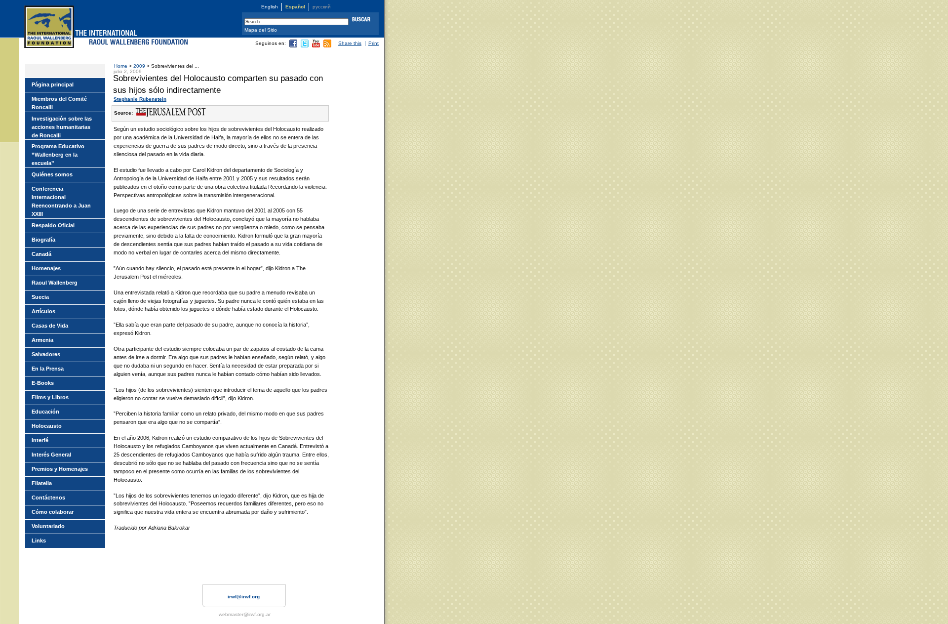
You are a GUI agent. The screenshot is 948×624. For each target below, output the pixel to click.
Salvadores (46, 354)
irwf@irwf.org (244, 596)
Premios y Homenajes (60, 469)
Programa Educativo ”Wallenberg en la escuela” (58, 154)
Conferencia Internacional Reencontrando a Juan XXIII (61, 201)
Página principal (53, 84)
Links (39, 540)
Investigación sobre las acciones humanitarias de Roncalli (62, 127)
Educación (45, 412)
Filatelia (42, 483)
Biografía (43, 240)
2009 (140, 66)
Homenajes (46, 268)
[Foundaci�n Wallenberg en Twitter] (305, 45)
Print (373, 43)
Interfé (40, 440)
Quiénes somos (52, 174)
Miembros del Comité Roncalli (59, 103)
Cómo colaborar (53, 512)
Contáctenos (48, 497)
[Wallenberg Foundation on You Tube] (316, 45)
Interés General (51, 455)
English (269, 6)
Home (120, 66)
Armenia (42, 340)
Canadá (41, 254)
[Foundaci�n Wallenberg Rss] (327, 45)
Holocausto (47, 426)
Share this (349, 43)
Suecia (40, 297)
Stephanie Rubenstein (140, 99)
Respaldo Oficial (53, 225)
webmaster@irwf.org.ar (245, 614)
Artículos (43, 311)
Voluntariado (48, 526)
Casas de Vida (50, 326)
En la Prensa (48, 369)
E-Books (43, 383)
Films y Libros (50, 397)
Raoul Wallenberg (55, 283)
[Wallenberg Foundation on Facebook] (293, 45)
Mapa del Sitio (260, 30)
